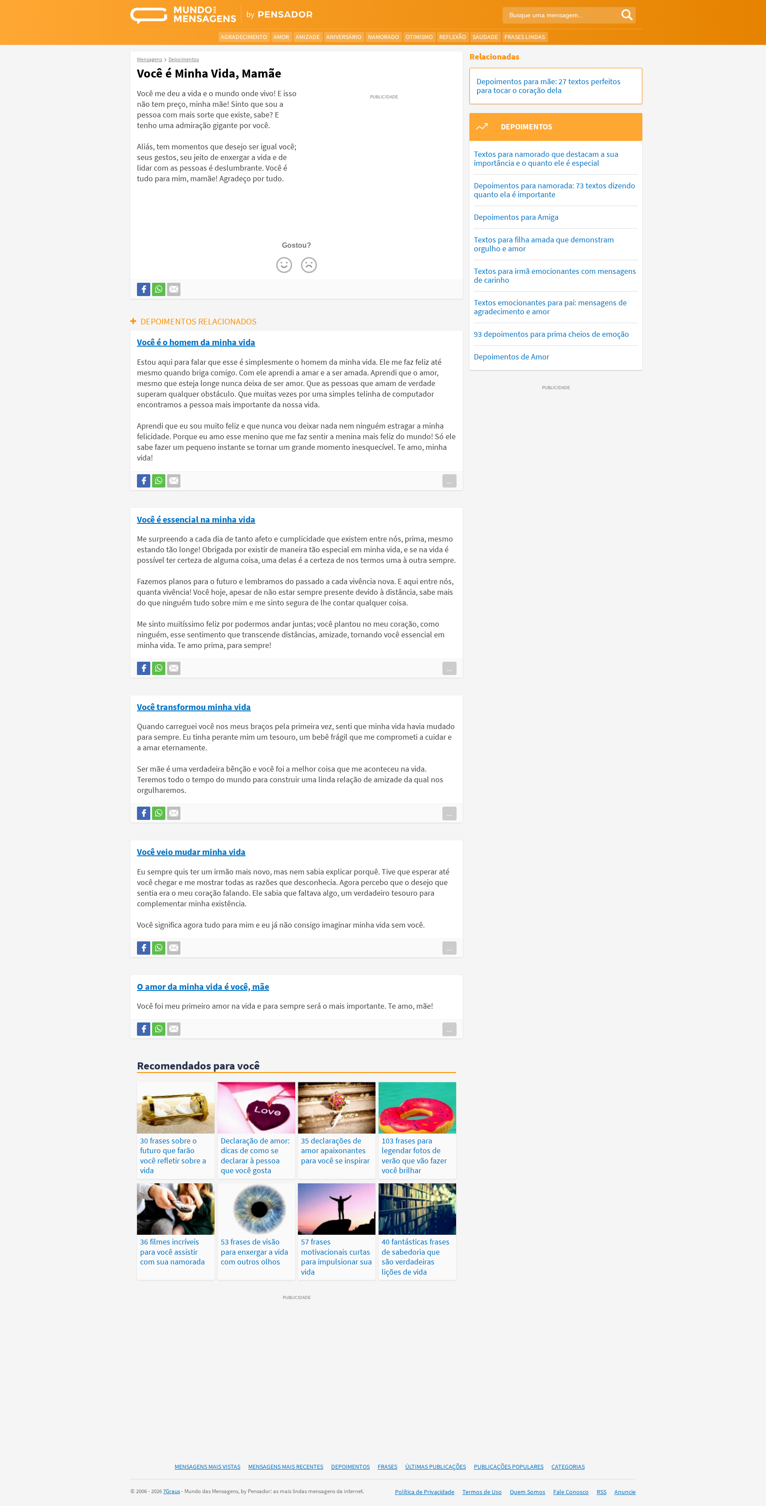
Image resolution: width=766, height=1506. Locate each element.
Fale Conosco (571, 1492)
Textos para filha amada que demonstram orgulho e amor (544, 244)
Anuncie (625, 1492)
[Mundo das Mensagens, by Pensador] (253, 15)
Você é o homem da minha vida (196, 341)
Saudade (485, 37)
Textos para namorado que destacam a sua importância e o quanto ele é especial (546, 158)
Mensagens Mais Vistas (207, 1467)
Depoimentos (350, 1467)
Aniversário (343, 37)
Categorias (568, 1467)
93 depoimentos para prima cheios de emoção (551, 334)
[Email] (173, 289)
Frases (387, 1467)
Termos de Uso (482, 1492)
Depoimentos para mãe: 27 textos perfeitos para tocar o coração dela (549, 85)
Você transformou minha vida (194, 706)
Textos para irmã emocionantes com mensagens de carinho (555, 275)
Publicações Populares (508, 1467)
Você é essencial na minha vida (196, 519)
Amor (281, 37)
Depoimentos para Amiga (516, 217)
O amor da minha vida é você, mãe (203, 986)
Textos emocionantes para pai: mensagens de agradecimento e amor (550, 306)
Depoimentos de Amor (511, 356)
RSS (601, 1492)
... (449, 480)
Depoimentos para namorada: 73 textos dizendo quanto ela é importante (554, 189)
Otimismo (419, 37)
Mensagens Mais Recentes (285, 1467)
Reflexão (452, 37)
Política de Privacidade (424, 1492)
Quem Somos (527, 1492)
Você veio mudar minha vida (191, 851)
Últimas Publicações (435, 1467)
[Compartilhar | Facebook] (143, 289)
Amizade (308, 37)
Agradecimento (244, 37)
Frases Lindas (524, 37)
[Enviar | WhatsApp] (158, 289)
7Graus (171, 1491)
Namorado (383, 37)
